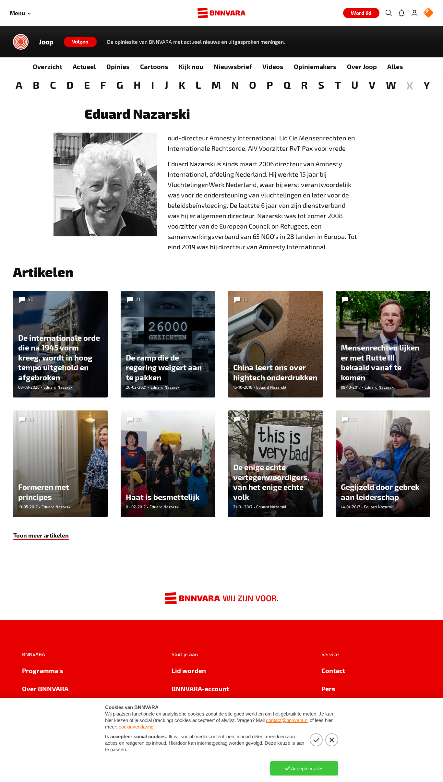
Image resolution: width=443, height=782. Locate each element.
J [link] (166, 84)
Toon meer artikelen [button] (41, 535)
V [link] (372, 84)
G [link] (119, 84)
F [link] (103, 84)
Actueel (84, 66)
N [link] (235, 84)
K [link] (182, 84)
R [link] (304, 84)
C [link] (53, 84)
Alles (395, 66)
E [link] (87, 84)
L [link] (198, 84)
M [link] (216, 84)
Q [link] (287, 84)
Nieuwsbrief (233, 66)
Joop (46, 42)
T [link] (338, 84)
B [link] (36, 84)
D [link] (70, 84)
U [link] (354, 84)
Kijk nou (191, 66)
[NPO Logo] (428, 13)
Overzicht (47, 66)
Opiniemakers (315, 66)
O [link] (252, 84)
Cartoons (154, 66)
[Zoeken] (388, 13)
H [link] (137, 84)
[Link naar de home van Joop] (21, 42)
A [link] (19, 84)
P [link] (270, 84)
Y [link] (427, 84)
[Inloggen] (414, 13)
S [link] (321, 84)
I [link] (152, 84)
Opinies (118, 66)
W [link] (391, 84)
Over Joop (362, 66)
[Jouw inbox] (401, 13)
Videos (272, 66)
